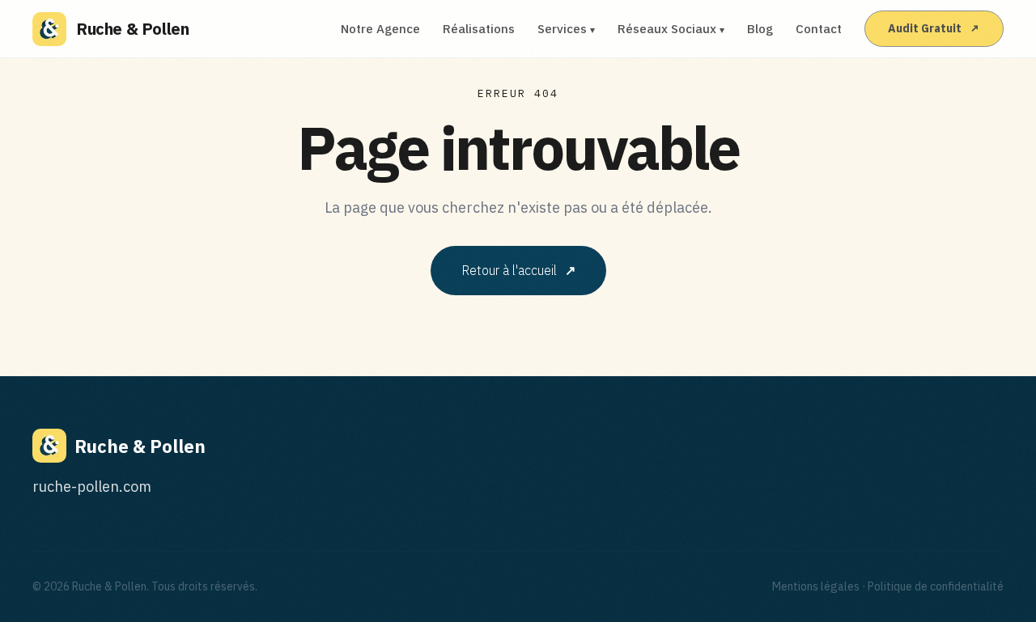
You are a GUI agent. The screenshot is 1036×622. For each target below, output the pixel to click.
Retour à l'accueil (518, 270)
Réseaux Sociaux (671, 28)
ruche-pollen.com (91, 486)
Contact (819, 28)
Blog (760, 28)
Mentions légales (816, 586)
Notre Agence (380, 28)
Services (566, 28)
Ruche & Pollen (132, 29)
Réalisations (479, 28)
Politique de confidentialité (936, 586)
